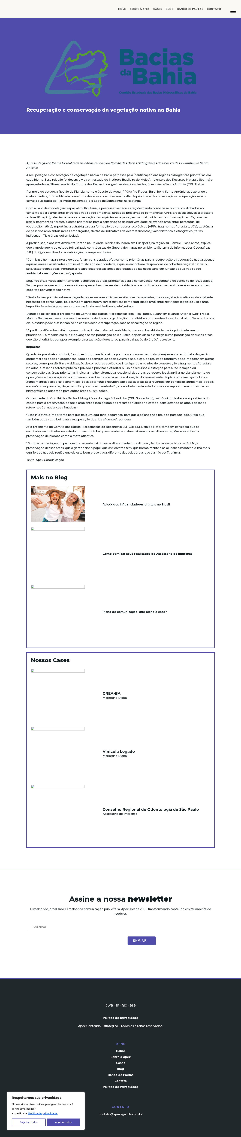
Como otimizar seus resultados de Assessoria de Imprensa (147, 553)
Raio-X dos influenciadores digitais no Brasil (136, 504)
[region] (46, 1111)
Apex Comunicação (50, 460)
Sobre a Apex (140, 9)
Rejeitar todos (29, 1122)
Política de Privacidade (120, 1087)
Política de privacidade (120, 1018)
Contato (214, 9)
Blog (169, 9)
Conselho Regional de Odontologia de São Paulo (151, 809)
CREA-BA (111, 693)
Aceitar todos (63, 1122)
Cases (157, 9)
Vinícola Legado (119, 751)
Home (122, 9)
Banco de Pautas (190, 9)
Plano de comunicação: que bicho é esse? (135, 612)
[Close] (81, 1095)
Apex (27, 10)
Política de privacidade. (43, 1113)
